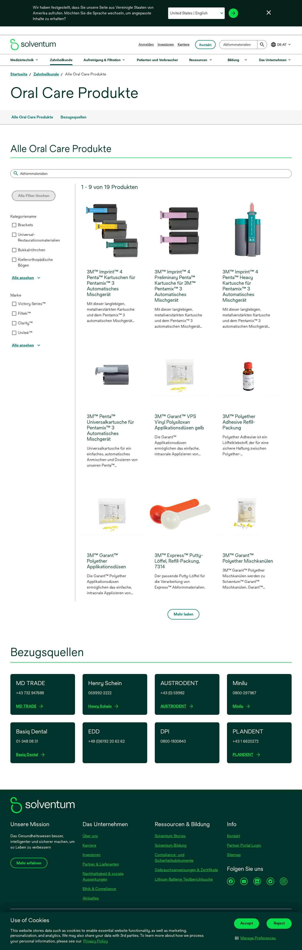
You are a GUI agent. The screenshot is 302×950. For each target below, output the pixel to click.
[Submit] (262, 44)
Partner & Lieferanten (101, 864)
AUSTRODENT (174, 706)
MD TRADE (27, 706)
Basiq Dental (28, 754)
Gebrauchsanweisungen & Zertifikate (186, 870)
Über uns (90, 836)
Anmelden (146, 44)
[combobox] (243, 44)
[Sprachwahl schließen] (269, 12)
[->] (233, 13)
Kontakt (233, 836)
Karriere (183, 44)
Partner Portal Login (244, 845)
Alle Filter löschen (33, 195)
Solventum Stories (170, 836)
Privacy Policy (96, 941)
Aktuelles (91, 898)
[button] (255, 938)
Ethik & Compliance (99, 889)
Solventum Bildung (170, 845)
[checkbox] (14, 225)
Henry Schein (101, 706)
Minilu (239, 706)
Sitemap (234, 855)
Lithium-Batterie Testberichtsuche (184, 879)
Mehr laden (183, 614)
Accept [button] (246, 923)
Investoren (166, 44)
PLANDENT (244, 754)
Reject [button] (279, 923)
